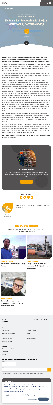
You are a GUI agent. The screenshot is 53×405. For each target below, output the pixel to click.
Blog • (7, 261)
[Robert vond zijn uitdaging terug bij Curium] (13, 247)
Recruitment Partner (31, 330)
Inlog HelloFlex (5, 351)
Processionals (11, 261)
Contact (4, 354)
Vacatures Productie (7, 338)
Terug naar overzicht (8, 8)
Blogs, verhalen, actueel (8, 349)
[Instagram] (50, 319)
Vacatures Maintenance (7, 341)
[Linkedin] (47, 319)
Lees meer (26, 182)
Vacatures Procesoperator (8, 333)
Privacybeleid (37, 389)
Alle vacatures (5, 330)
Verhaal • (3, 261)
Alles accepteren (43, 399)
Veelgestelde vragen (31, 338)
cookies (14, 391)
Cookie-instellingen (32, 399)
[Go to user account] (48, 3)
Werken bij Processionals (32, 336)
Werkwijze (28, 333)
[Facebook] (44, 319)
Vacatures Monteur (6, 336)
